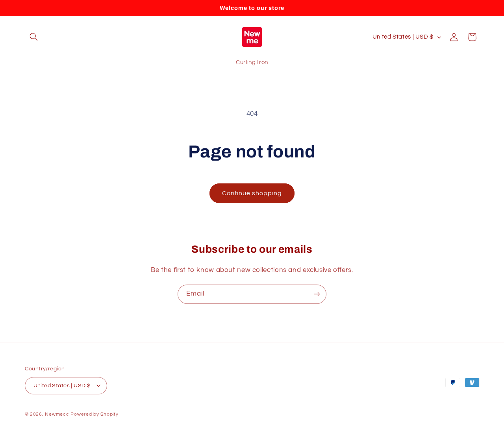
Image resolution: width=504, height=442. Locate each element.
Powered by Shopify (94, 414)
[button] (34, 37)
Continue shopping (252, 193)
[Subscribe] (317, 294)
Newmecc (57, 414)
